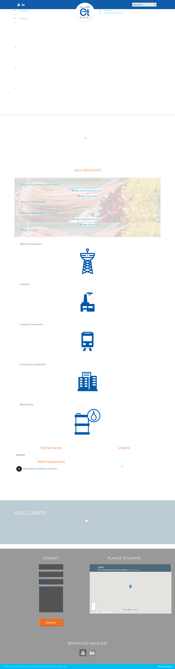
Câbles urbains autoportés (30, 31)
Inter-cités (24, 73)
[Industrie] (87, 301)
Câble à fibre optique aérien (30, 60)
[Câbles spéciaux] (87, 224)
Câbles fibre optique (28, 47)
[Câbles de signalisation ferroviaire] (87, 218)
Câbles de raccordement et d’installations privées (39, 40)
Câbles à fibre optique (32, 202)
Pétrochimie (26, 404)
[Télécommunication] (87, 261)
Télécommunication (31, 244)
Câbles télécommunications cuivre (39, 184)
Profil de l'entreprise (28, 14)
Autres (22, 81)
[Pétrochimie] (87, 422)
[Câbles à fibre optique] (87, 195)
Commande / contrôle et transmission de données (39, 110)
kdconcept (62, 666)
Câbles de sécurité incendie (30, 93)
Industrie (24, 284)
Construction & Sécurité (32, 364)
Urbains (23, 77)
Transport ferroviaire (31, 324)
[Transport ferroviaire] (87, 341)
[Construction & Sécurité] (87, 381)
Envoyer (51, 622)
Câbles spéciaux (26, 88)
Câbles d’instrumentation (30, 97)
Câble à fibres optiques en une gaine (34, 56)
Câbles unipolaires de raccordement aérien (36, 36)
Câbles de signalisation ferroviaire (35, 68)
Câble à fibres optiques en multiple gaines (36, 52)
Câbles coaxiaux (26, 106)
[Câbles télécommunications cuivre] (87, 190)
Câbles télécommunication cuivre (35, 22)
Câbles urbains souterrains (30, 27)
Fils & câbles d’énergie (28, 101)
